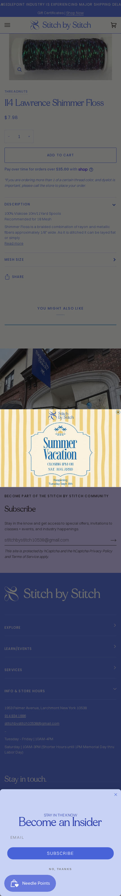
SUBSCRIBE (60, 853)
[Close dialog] (118, 412)
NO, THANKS (60, 869)
